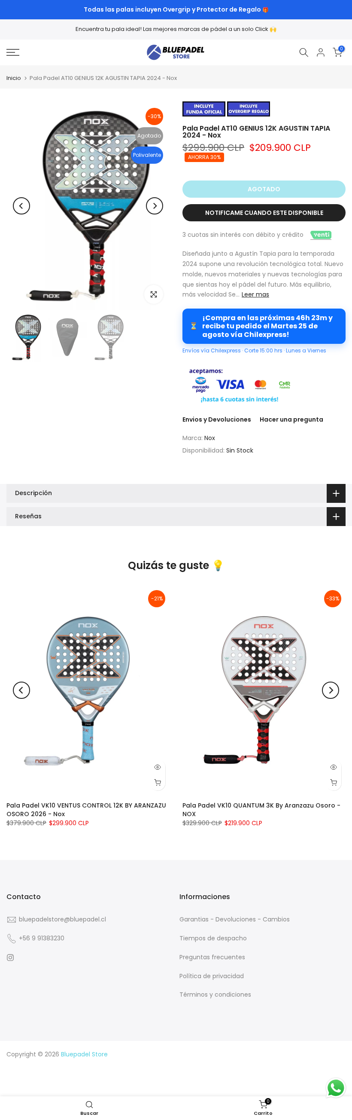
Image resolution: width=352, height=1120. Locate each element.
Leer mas (255, 294)
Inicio (13, 78)
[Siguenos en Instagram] (10, 957)
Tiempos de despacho (213, 938)
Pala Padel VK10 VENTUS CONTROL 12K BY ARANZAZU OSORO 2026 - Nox (86, 809)
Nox (209, 438)
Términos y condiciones (215, 994)
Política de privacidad (211, 976)
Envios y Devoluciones (216, 419)
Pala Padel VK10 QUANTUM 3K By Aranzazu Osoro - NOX (261, 809)
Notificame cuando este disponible (264, 212)
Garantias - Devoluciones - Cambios (234, 919)
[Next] (154, 205)
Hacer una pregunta (291, 419)
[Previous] (21, 205)
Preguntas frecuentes (212, 957)
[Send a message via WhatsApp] (336, 1088)
